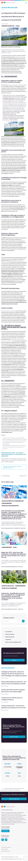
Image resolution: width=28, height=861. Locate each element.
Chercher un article (8, 618)
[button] (24, 857)
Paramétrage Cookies (5, 851)
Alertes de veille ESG (9, 634)
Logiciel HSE (8, 639)
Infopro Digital (15, 856)
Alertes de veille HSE (9, 636)
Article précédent (6, 475)
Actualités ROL (8, 631)
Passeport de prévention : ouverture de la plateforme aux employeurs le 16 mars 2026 (13, 706)
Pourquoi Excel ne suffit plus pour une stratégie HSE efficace (11, 698)
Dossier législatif (6, 444)
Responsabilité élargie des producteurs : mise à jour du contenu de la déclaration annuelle (13, 682)
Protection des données (6, 847)
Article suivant (22, 475)
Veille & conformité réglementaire (13, 642)
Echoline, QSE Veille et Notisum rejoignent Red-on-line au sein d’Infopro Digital (13, 690)
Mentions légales (4, 849)
